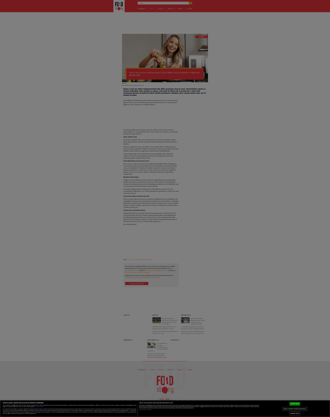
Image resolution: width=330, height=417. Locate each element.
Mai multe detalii (39, 406)
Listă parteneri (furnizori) (145, 409)
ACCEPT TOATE (295, 403)
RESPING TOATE (295, 413)
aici (129, 410)
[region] (165, 408)
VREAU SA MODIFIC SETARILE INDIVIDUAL (295, 409)
